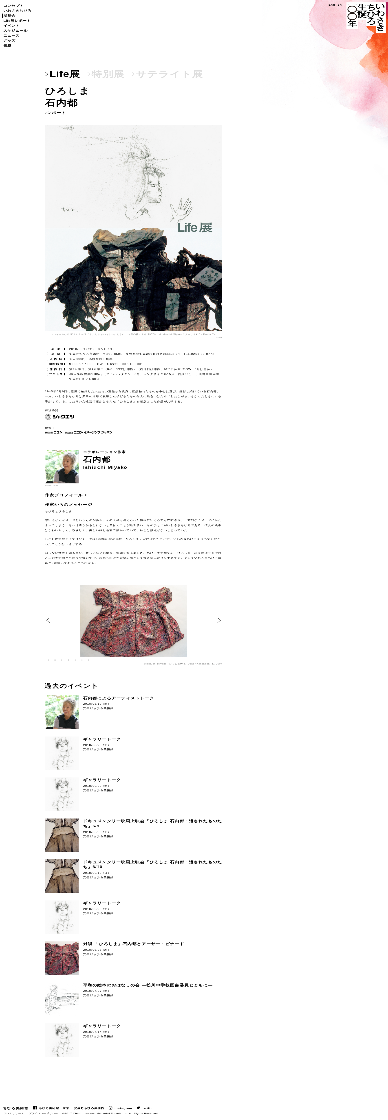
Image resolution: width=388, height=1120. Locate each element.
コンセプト (13, 5)
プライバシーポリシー (43, 1113)
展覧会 (9, 15)
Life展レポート (17, 20)
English (335, 4)
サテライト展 (169, 74)
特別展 (108, 74)
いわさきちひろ (17, 10)
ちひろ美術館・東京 (54, 1108)
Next (220, 620)
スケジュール (15, 30)
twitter (148, 1108)
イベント (11, 25)
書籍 (7, 45)
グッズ (9, 40)
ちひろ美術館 (16, 1108)
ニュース (11, 35)
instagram (123, 1108)
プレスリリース (13, 1113)
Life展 (65, 74)
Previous (47, 620)
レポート (56, 113)
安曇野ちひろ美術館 (89, 1108)
